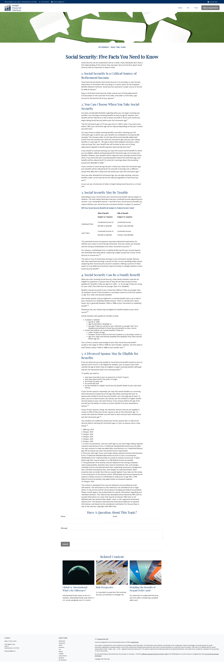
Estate (60, 645)
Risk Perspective (104, 587)
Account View (213, 2)
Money (61, 651)
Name (63, 516)
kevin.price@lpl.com (58, 2)
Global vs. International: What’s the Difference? (75, 589)
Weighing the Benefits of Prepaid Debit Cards (142, 589)
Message (64, 528)
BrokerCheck (135, 642)
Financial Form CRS (102, 639)
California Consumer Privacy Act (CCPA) (152, 654)
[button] (180, 8)
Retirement (62, 641)
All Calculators (63, 660)
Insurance (61, 647)
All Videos (61, 658)
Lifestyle (61, 653)
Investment (62, 643)
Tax (60, 649)
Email (115, 516)
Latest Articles (63, 656)
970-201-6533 (45, 2)
